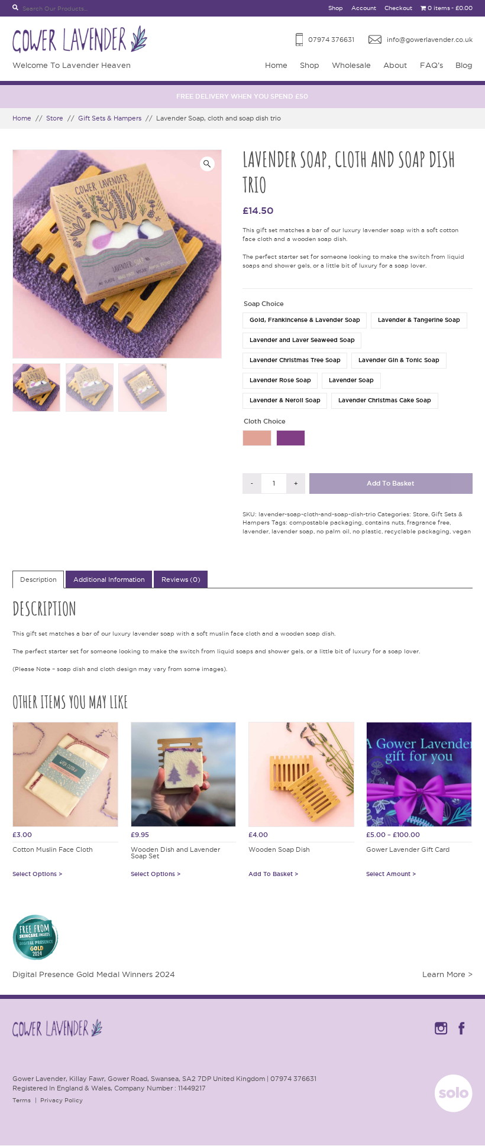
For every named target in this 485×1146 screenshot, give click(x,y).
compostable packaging (325, 522)
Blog (464, 65)
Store (54, 118)
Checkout (398, 8)
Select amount (388, 874)
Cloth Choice (265, 421)
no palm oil (333, 531)
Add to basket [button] (270, 874)
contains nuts (384, 522)
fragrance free (428, 522)
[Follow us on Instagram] (441, 1036)
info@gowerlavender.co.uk (430, 39)
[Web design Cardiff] (454, 1110)
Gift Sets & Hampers (109, 118)
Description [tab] (38, 579)
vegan (461, 531)
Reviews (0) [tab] (181, 579)
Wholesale (351, 65)
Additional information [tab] (109, 579)
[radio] (304, 320)
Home (276, 65)
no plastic (367, 531)
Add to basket (391, 483)
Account (363, 8)
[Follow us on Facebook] (461, 1036)
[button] (207, 164)
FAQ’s (431, 65)
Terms (21, 1100)
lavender (255, 531)
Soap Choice (264, 303)
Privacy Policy (61, 1100)
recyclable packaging (417, 531)
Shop (335, 8)
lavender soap (292, 531)
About (395, 65)
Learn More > (447, 974)
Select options (34, 874)
